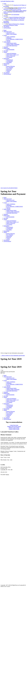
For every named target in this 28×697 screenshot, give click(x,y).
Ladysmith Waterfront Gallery (7, 1)
